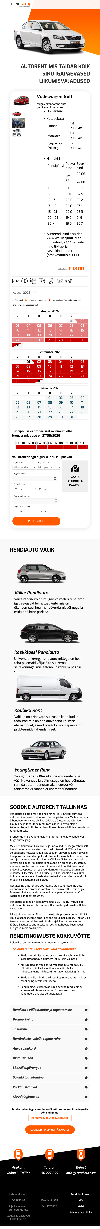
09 (39, 366)
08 (28, 366)
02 (39, 362)
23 (39, 376)
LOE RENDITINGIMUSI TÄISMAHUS (50, 1129)
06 (82, 362)
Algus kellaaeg (20, 484)
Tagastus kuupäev (22, 496)
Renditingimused (81, 1194)
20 (82, 371)
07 (18, 366)
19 (71, 371)
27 (50, 340)
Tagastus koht (44, 462)
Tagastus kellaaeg (22, 506)
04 (61, 362)
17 (49, 371)
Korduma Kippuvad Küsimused (50, 1118)
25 (61, 376)
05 (71, 362)
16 (39, 371)
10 (50, 366)
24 (50, 376)
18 (60, 371)
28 (61, 340)
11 (61, 366)
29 (71, 340)
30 (82, 340)
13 (82, 366)
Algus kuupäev (20, 473)
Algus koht (18, 462)
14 (17, 371)
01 (28, 362)
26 (71, 376)
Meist (81, 1206)
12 (71, 366)
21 (17, 376)
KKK (81, 1200)
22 (28, 376)
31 (17, 345)
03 (50, 362)
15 (28, 371)
